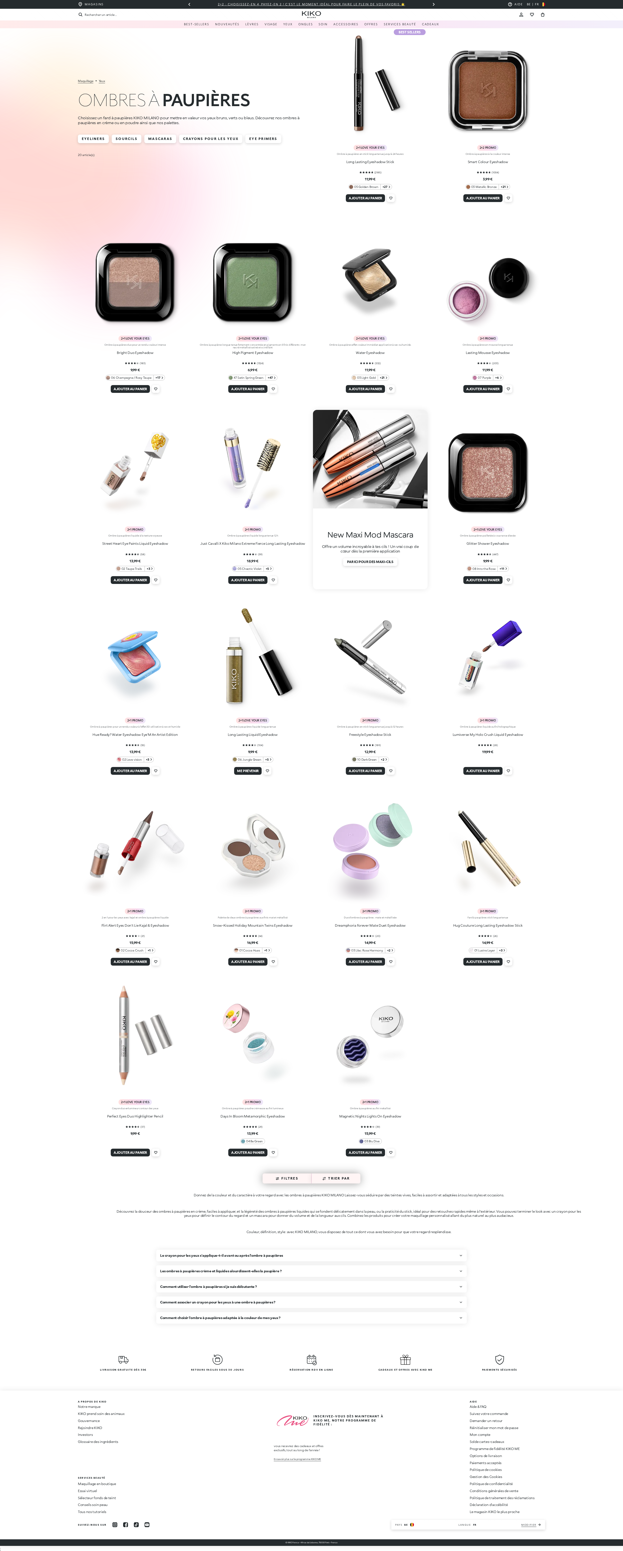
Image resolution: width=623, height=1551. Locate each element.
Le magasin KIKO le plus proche (495, 1512)
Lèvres (252, 24)
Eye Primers (263, 139)
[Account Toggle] (521, 14)
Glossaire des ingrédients (98, 1442)
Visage (271, 24)
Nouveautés (227, 24)
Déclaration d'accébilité (489, 1505)
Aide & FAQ (478, 1406)
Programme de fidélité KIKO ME (495, 1449)
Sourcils (126, 139)
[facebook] (125, 1524)
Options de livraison (486, 1456)
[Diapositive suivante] (433, 4)
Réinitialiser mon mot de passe (494, 1428)
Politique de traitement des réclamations (502, 1498)
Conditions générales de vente (494, 1491)
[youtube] (147, 1524)
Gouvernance (89, 1421)
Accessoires (345, 24)
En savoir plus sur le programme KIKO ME (297, 1459)
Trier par (339, 1178)
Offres (371, 24)
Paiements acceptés (486, 1463)
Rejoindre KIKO (90, 1428)
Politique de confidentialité (491, 1484)
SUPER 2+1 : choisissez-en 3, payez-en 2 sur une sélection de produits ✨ (311, 4)
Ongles (305, 24)
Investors (85, 1434)
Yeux (288, 24)
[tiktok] (136, 1524)
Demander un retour (486, 1421)
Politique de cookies (486, 1470)
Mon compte (480, 1434)
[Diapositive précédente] (189, 4)
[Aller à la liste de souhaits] (532, 14)
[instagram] (114, 1524)
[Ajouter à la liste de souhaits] (391, 198)
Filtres (289, 1178)
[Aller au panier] (542, 14)
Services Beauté (400, 24)
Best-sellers (196, 24)
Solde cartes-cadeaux (487, 1442)
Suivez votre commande (489, 1414)
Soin (323, 24)
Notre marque (89, 1406)
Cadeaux (430, 24)
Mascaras (160, 139)
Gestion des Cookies (486, 1477)
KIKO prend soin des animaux (101, 1414)
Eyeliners (93, 139)
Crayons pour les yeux (210, 139)
